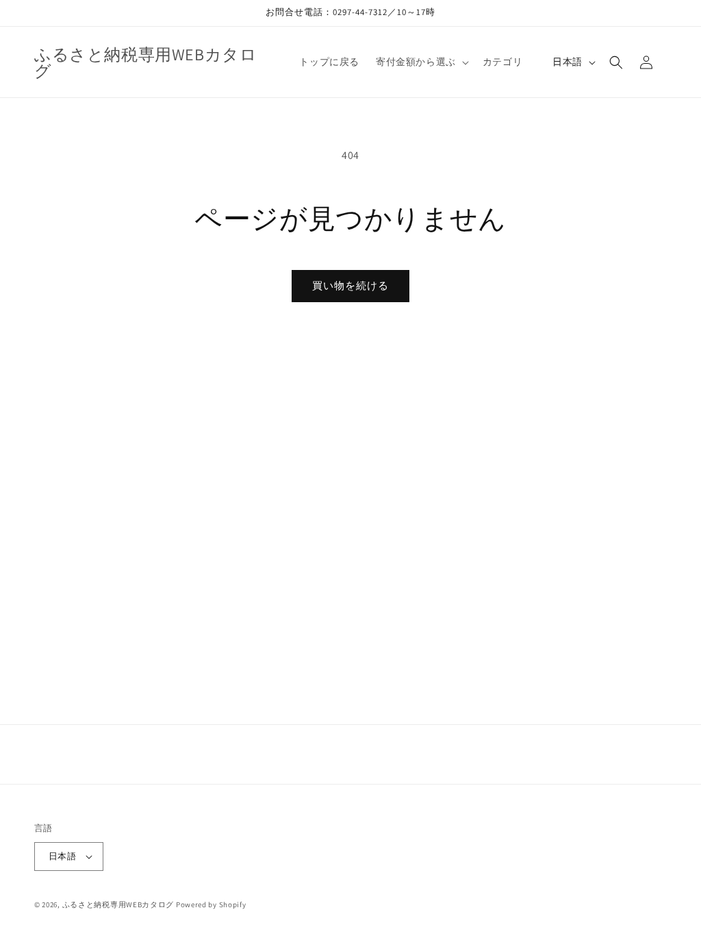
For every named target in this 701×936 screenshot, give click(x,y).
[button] (421, 61)
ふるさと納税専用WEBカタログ (118, 904)
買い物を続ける (350, 285)
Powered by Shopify (211, 904)
